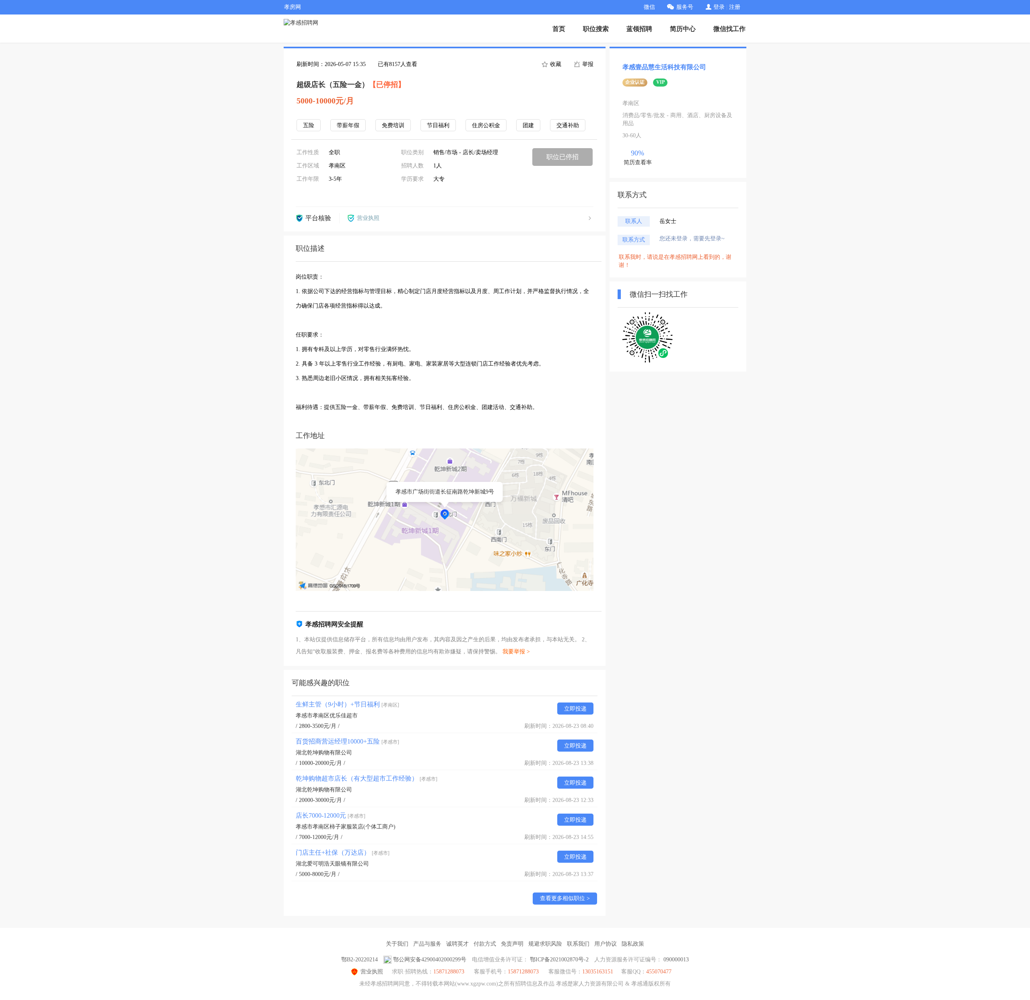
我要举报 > (516, 652)
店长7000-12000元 (330, 815)
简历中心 (683, 28)
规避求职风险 (545, 944)
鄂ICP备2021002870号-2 (559, 960)
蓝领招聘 (639, 28)
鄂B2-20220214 (359, 960)
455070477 (659, 972)
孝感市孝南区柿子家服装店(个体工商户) (346, 827)
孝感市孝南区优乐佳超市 (327, 716)
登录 (719, 7)
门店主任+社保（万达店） (342, 852)
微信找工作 (729, 28)
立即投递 (575, 709)
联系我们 (578, 944)
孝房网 (292, 7)
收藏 (554, 64)
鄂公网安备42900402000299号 (429, 960)
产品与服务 (427, 944)
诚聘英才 (457, 944)
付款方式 (485, 944)
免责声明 (512, 944)
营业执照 (371, 972)
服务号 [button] (684, 7)
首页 (558, 28)
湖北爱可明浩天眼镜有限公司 (332, 864)
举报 (587, 64)
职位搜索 (596, 28)
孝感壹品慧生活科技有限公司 (664, 67)
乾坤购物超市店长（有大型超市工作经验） (366, 778)
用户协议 (605, 944)
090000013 (676, 960)
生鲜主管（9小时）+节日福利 (347, 704)
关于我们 (397, 944)
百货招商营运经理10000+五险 (347, 741)
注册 (734, 7)
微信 (649, 7)
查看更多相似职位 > (565, 898)
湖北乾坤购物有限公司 (324, 753)
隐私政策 (633, 944)
